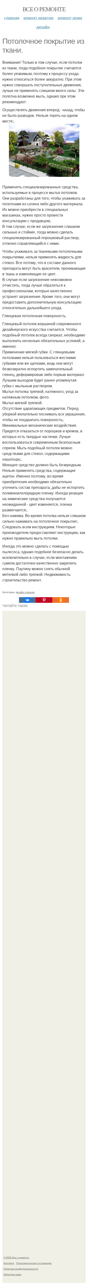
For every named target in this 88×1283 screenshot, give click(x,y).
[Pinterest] (44, 600)
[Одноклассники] (60, 600)
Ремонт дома (70, 17)
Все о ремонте (44, 9)
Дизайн (43, 27)
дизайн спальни (25, 592)
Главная (11, 17)
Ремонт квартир (38, 17)
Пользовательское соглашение (34, 1263)
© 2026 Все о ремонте (16, 1257)
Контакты (9, 1263)
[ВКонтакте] (27, 600)
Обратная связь (12, 1274)
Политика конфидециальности (21, 1268)
